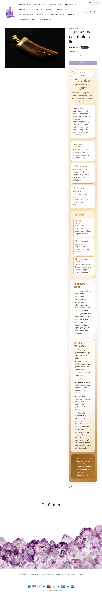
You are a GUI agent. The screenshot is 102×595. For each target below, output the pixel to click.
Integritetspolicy (48, 574)
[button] (86, 12)
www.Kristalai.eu (47, 590)
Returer (73, 574)
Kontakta (81, 574)
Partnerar (65, 574)
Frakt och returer (34, 574)
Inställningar (22, 574)
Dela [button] (72, 487)
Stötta (58, 574)
